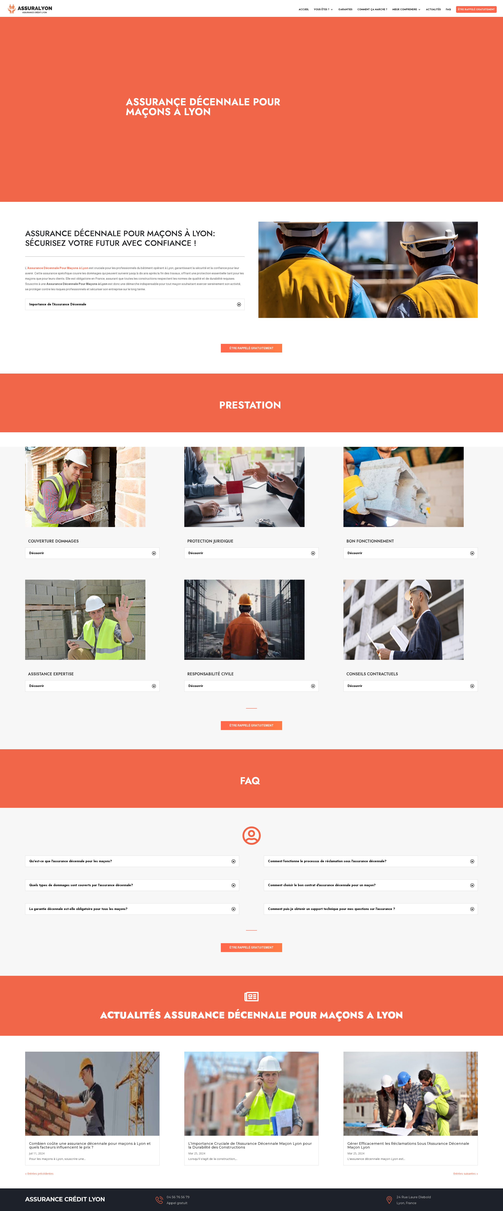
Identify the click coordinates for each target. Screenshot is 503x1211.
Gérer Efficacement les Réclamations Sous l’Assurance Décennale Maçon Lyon (408, 1145)
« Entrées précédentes (39, 1173)
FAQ (448, 9)
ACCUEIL (304, 9)
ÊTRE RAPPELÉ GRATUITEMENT (476, 9)
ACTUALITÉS (433, 9)
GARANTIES (345, 9)
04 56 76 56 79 (178, 1197)
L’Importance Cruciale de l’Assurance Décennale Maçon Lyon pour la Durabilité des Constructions (250, 1145)
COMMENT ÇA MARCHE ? (372, 9)
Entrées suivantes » (465, 1173)
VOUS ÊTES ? (321, 9)
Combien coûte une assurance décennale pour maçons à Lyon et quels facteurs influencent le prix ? (90, 1145)
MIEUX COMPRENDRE (404, 9)
